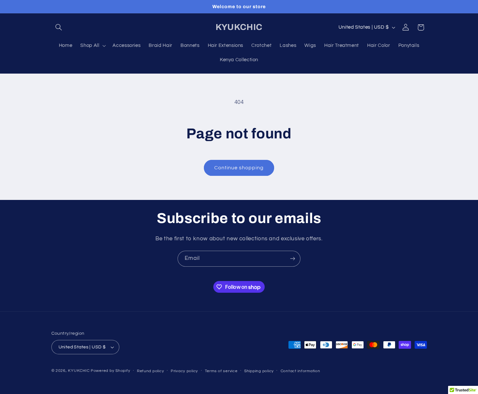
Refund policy (150, 371)
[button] (58, 27)
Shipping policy (259, 371)
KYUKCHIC (79, 371)
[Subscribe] (292, 259)
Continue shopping (239, 167)
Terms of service (221, 371)
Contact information (300, 371)
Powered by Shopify (110, 371)
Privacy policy (184, 371)
